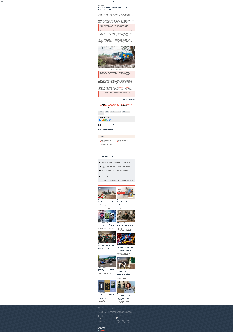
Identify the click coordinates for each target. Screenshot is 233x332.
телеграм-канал (114, 104)
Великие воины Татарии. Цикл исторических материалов (106, 145)
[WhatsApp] (105, 120)
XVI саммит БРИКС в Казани (106, 141)
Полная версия (101, 327)
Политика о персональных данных (105, 323)
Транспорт (118, 111)
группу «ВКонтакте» (124, 104)
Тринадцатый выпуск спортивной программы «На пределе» (125, 251)
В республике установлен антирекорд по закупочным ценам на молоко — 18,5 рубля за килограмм (125, 275)
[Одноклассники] (103, 120)
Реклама (100, 320)
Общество (101, 5)
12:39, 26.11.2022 (101, 11)
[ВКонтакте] (100, 120)
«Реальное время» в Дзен (109, 124)
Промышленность (121, 269)
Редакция (100, 318)
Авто (124, 111)
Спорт (128, 111)
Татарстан (101, 114)
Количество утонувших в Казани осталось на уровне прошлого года (114, 170)
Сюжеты (102, 136)
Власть (107, 111)
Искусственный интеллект (122, 141)
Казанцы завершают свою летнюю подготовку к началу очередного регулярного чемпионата (106, 249)
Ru (117, 318)
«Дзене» (118, 107)
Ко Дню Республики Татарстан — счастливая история (124, 299)
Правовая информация (103, 321)
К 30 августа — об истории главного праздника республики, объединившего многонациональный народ (106, 205)
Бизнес (112, 111)
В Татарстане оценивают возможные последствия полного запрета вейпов (116, 180)
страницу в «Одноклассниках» (111, 105)
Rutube (113, 107)
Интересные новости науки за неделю (106, 226)
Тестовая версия (101, 328)
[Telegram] (107, 120)
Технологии (119, 222)
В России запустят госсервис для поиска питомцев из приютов (113, 160)
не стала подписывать (124, 87)
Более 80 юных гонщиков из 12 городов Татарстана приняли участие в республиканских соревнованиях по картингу (106, 273)
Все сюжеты (117, 150)
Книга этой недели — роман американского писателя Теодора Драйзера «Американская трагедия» (125, 205)
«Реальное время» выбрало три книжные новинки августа (107, 298)
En (119, 318)
